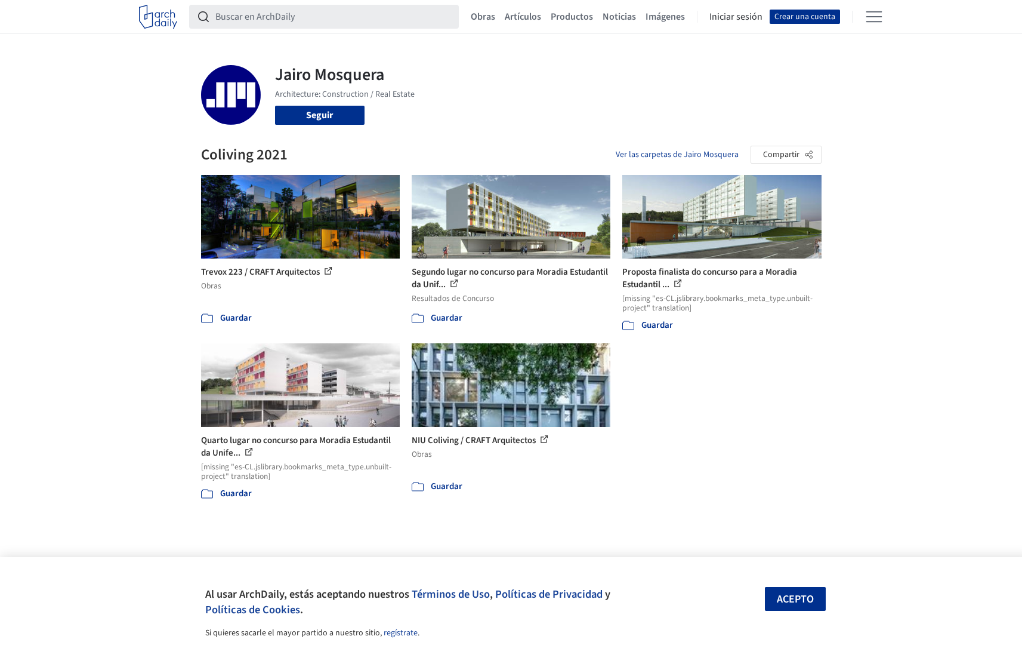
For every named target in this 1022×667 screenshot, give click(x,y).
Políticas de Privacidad (549, 594)
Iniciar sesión (735, 16)
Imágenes (665, 16)
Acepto (795, 599)
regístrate (401, 633)
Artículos (523, 16)
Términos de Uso (451, 594)
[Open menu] (874, 16)
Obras (483, 16)
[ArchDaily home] (158, 17)
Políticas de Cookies (252, 609)
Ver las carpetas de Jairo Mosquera (677, 154)
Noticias (619, 16)
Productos (572, 16)
